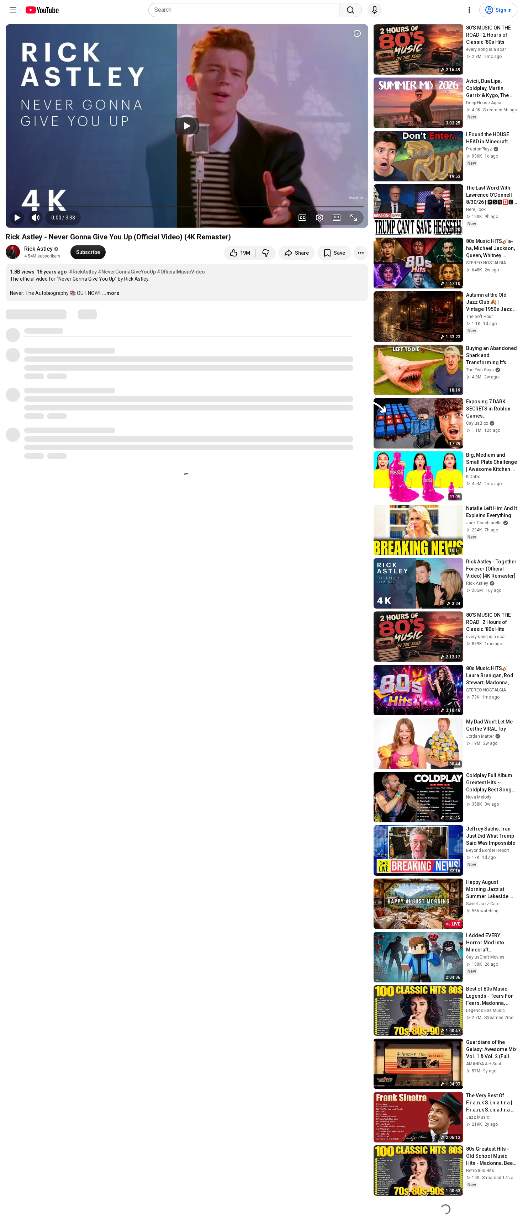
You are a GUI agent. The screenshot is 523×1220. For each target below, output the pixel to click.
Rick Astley (38, 248)
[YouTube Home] (42, 10)
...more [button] (110, 293)
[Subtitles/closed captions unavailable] (302, 218)
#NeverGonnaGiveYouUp (127, 272)
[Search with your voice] (375, 10)
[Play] (187, 125)
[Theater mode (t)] (336, 218)
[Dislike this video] (266, 253)
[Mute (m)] (35, 218)
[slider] (187, 207)
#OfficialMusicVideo (181, 272)
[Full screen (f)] (353, 218)
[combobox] (246, 10)
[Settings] (469, 10)
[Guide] (13, 10)
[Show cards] (357, 33)
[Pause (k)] (17, 218)
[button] (63, 218)
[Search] (350, 10)
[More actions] (361, 253)
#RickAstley (83, 272)
